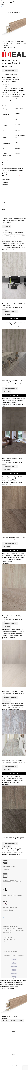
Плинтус (23, 41)
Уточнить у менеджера (10, 70)
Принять (17, 988)
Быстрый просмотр (4, 301)
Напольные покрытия (8, 79)
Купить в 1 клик (14, 318)
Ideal (3, 43)
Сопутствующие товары (14, 41)
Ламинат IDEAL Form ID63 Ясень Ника (13, 691)
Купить (20, 1020)
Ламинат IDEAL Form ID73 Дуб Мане (12, 760)
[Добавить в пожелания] (8, 301)
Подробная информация (7, 988)
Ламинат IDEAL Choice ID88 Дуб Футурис (13, 537)
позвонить (15, 12)
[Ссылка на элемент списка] (14, 939)
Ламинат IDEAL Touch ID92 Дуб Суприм (13, 837)
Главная (4, 41)
